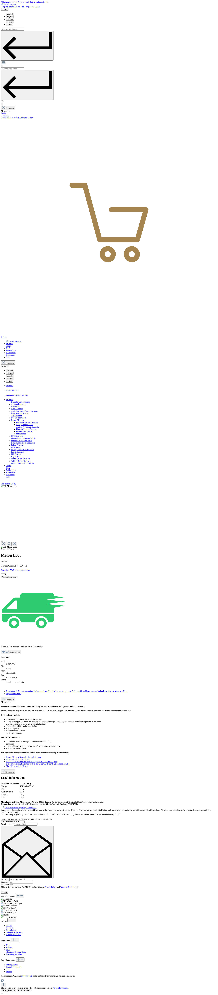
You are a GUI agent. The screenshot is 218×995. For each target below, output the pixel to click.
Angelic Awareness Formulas (27, 427)
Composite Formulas (24, 425)
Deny (4, 990)
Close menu (10, 108)
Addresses (23, 118)
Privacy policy (12, 965)
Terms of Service (67, 887)
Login (3, 113)
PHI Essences (16, 454)
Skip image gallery (8, 484)
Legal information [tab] (13, 694)
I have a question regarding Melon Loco (20, 808)
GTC (8, 969)
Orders (30, 118)
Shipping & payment (14, 932)
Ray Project (15, 456)
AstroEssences (17, 409)
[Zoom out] (3, 544)
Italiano (9, 25)
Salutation (5, 879)
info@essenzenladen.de (10, 7)
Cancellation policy (13, 967)
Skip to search (24, 2)
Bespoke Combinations (20, 402)
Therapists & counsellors (16, 952)
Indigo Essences (17, 445)
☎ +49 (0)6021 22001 (31, 7)
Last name (5, 884)
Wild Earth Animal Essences (22, 463)
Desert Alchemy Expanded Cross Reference (23, 757)
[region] (109, 516)
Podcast (9, 947)
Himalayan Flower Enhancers (23, 443)
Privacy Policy (50, 887)
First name (5, 882)
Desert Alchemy (17, 420)
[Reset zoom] (9, 544)
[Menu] (3, 63)
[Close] (2, 993)
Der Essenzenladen (18, 418)
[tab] (67, 691)
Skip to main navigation (39, 2)
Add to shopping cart (9, 577)
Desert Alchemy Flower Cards (18, 759)
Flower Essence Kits (24, 431)
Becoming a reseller (14, 954)
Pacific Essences (17, 452)
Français (10, 22)
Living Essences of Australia (22, 450)
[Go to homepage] (8, 4)
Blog (8, 945)
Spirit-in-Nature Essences (21, 461)
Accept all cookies (24, 990)
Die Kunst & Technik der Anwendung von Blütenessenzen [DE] (32, 761)
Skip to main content (9, 2)
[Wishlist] (2, 102)
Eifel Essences (17, 436)
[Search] (27, 46)
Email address (7, 824)
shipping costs (26, 976)
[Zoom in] (14, 544)
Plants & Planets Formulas (26, 429)
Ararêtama (15, 406)
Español (10, 19)
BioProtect (10, 475)
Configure (11, 990)
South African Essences (20, 459)
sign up (6, 115)
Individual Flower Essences (27, 422)
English (9, 17)
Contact (9, 925)
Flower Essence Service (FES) (23, 438)
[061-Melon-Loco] (9, 486)
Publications (21, 434)
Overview (5, 118)
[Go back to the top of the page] (3, 985)
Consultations (11, 930)
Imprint (9, 971)
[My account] (2, 104)
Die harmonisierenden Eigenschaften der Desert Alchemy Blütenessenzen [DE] (37, 764)
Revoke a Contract (13, 935)
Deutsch (10, 14)
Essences (9, 400)
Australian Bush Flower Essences (24, 411)
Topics (8, 466)
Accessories (11, 472)
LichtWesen (16, 447)
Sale (7, 477)
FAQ (8, 468)
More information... (60, 988)
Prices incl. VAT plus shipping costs (15, 570)
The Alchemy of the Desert (17, 766)
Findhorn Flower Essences (21, 440)
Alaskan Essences (18, 404)
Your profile (14, 118)
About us (9, 928)
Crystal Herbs (16, 415)
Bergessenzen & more (20, 413)
